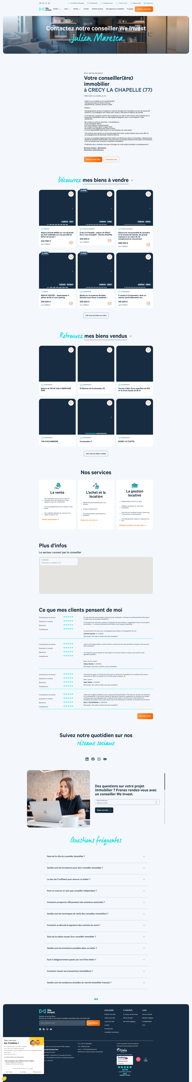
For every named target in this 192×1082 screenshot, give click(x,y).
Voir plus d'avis (145, 716)
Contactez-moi (111, 160)
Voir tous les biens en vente (95, 316)
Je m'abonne (93, 1023)
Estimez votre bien (93, 160)
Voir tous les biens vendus (96, 454)
